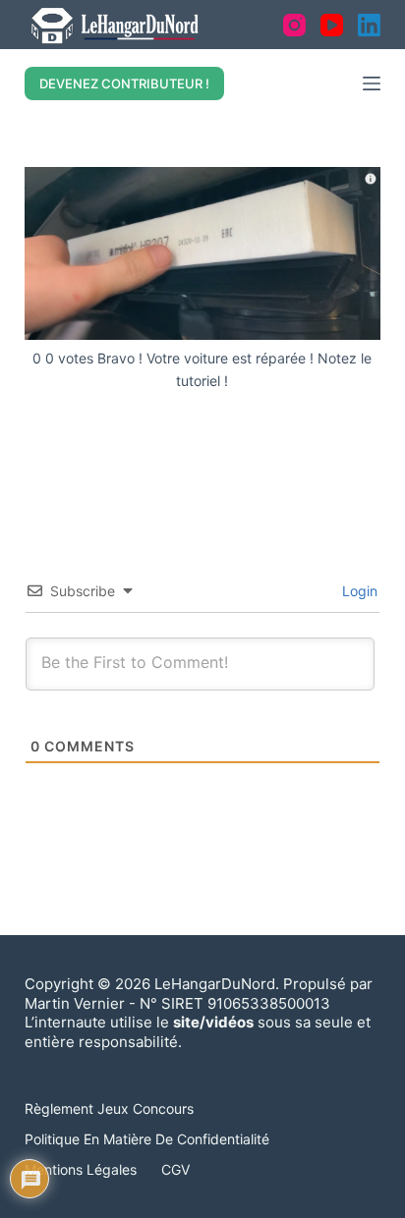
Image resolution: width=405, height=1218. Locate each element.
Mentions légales (81, 1169)
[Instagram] (294, 25)
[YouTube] (331, 25)
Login (357, 590)
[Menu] (371, 83)
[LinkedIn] (369, 25)
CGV (175, 1169)
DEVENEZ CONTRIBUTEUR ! (124, 83)
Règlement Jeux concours (109, 1108)
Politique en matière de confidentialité (147, 1139)
